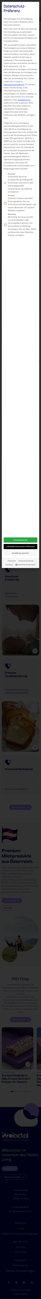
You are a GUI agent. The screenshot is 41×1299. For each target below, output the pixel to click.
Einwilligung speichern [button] (20, 553)
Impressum (9, 564)
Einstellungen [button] (24, 100)
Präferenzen (12, 561)
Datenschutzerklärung (14, 84)
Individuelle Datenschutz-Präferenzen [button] (20, 546)
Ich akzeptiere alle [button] (20, 540)
